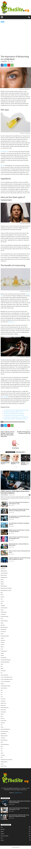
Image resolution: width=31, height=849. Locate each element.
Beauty (5, 20)
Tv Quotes (3, 755)
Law (1, 692)
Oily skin (3, 165)
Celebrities (3, 605)
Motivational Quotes (5, 707)
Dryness (12, 421)
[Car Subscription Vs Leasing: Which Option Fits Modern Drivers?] (4, 518)
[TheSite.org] (15, 7)
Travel (2, 753)
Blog (2, 592)
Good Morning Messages (6, 659)
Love (2, 696)
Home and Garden (4, 675)
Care (5, 421)
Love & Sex (3, 698)
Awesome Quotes (4, 573)
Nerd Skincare (11, 321)
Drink (2, 618)
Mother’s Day (3, 703)
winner (2, 763)
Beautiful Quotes (4, 577)
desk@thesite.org (18, 792)
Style (2, 746)
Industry (2, 683)
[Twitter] (5, 65)
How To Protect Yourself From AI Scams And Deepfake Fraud (18, 537)
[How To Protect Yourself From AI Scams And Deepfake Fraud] (4, 539)
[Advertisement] (15, 38)
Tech (2, 748)
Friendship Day (4, 651)
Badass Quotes (4, 575)
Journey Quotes (4, 688)
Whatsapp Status (4, 761)
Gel (15, 421)
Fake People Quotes (5, 636)
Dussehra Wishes (4, 620)
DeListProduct (5, 396)
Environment (3, 631)
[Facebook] (2, 65)
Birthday (2, 583)
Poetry (2, 727)
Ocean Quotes (3, 720)
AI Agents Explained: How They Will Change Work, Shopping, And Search (19, 558)
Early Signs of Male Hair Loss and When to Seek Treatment (5, 462)
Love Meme (3, 701)
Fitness (2, 646)
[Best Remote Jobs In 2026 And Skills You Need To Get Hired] (4, 546)
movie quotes (3, 711)
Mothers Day (3, 705)
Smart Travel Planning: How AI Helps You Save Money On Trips (19, 503)
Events (2, 633)
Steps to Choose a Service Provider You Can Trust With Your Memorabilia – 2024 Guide (7, 434)
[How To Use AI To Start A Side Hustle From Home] (4, 553)
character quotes (4, 607)
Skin (23, 421)
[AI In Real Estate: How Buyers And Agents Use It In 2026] (4, 525)
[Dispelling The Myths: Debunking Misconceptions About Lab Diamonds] (25, 457)
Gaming (2, 655)
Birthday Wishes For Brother (6, 588)
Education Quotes (4, 627)
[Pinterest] (8, 65)
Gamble (2, 653)
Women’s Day (3, 766)
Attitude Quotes (4, 570)
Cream (8, 421)
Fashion (2, 638)
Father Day (3, 640)
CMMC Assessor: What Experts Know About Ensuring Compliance (15, 492)
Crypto (2, 609)
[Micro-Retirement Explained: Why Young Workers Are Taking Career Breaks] (4, 511)
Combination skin (5, 151)
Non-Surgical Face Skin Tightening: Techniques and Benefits (15, 462)
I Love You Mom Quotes (5, 681)
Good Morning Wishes (5, 662)
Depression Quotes (4, 616)
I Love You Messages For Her (6, 677)
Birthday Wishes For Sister (6, 590)
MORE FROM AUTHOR (20, 452)
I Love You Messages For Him (6, 679)
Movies (2, 714)
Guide (2, 664)
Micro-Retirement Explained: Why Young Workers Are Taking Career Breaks (19, 510)
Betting (2, 581)
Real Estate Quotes (4, 731)
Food (2, 649)
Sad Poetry (3, 737)
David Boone (4, 61)
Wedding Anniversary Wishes (6, 759)
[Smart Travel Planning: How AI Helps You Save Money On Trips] (4, 504)
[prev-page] (14, 467)
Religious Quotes (4, 735)
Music (2, 716)
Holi (1, 672)
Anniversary (3, 568)
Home (2, 20)
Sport (2, 742)
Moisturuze (19, 421)
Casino (2, 601)
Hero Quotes (3, 670)
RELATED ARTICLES (10, 452)
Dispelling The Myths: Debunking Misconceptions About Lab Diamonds (25, 463)
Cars (2, 599)
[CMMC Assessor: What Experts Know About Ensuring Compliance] (15, 480)
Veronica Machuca (4, 494)
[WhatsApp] (12, 65)
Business (2, 596)
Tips (1, 750)
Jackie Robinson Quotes (5, 685)
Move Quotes (3, 709)
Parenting (3, 722)
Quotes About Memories (5, 729)
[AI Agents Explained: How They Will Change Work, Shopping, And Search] (4, 560)
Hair (1, 666)
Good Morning (3, 657)
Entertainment (3, 629)
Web (2, 757)
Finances (2, 644)
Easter (2, 623)
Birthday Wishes (4, 586)
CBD (2, 603)
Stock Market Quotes (5, 744)
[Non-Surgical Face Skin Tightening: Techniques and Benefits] (15, 457)
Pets (1, 724)
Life (1, 694)
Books (2, 594)
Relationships (3, 733)
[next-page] (16, 467)
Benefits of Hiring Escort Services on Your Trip (23, 432)
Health (2, 668)
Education (3, 625)
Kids (1, 690)
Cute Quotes (3, 614)
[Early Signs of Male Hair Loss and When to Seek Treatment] (5, 457)
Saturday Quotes (4, 740)
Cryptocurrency (4, 612)
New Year (3, 718)
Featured (2, 642)
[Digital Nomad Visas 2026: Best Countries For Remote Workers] (4, 532)
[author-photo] (15, 443)
